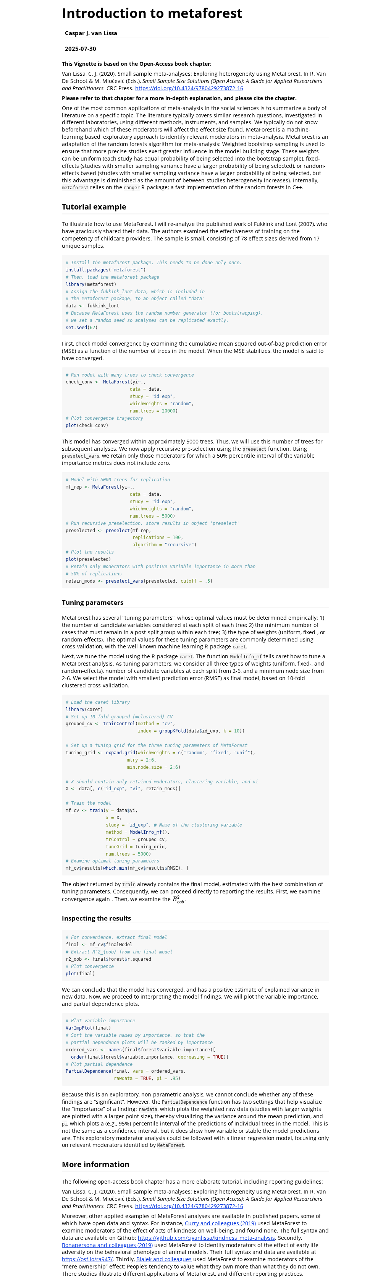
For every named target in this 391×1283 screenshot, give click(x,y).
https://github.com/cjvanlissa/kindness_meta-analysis (206, 1237)
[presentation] (178, 899)
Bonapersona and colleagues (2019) (107, 1245)
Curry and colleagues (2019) (220, 1223)
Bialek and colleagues (164, 1259)
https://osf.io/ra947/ (87, 1259)
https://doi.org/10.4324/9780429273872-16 (189, 88)
